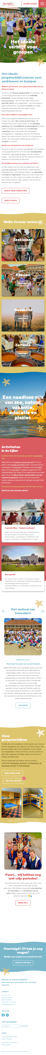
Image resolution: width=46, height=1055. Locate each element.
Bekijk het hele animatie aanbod (15, 490)
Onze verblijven (12, 773)
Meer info (23, 248)
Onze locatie (10, 200)
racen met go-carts (18, 154)
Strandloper (34, 763)
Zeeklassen (23, 239)
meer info (23, 903)
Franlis (39, 467)
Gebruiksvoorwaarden (9, 1042)
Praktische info (23, 963)
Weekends (23, 310)
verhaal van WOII (17, 465)
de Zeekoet (14, 763)
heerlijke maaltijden (9, 170)
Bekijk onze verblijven (15, 191)
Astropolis (17, 467)
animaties (38, 456)
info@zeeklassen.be (9, 1004)
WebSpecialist (14, 1051)
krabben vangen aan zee (23, 462)
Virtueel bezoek (13, 781)
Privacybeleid (6, 1045)
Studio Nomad (24, 1051)
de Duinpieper (24, 766)
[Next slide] (42, 611)
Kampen (23, 275)
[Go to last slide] (4, 611)
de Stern (23, 763)
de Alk (13, 766)
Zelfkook (23, 345)
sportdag (15, 470)
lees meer (23, 705)
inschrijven (24, 1026)
